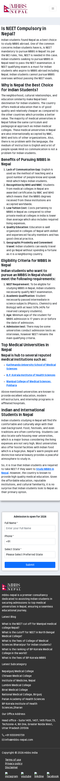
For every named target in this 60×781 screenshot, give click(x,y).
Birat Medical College (15, 690)
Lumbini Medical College (16, 685)
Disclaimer (11, 767)
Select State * (13, 549)
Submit (30, 565)
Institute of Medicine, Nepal (18, 680)
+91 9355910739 (14, 735)
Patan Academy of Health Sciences (23, 699)
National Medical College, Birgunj (22, 694)
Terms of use (13, 760)
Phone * (9, 536)
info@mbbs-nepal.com (18, 740)
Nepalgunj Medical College (18, 671)
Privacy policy (13, 763)
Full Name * (11, 523)
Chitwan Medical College (17, 676)
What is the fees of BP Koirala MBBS (24, 658)
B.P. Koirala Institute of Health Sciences (30, 375)
